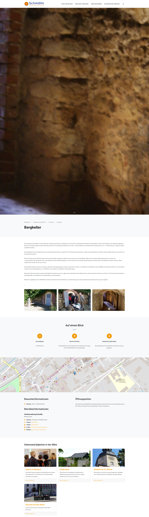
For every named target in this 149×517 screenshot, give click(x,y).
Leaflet (131, 391)
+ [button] (1, 359)
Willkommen (27, 222)
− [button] (1, 361)
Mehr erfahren (30, 480)
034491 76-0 (34, 422)
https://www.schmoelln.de (39, 429)
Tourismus (51, 222)
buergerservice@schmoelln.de (38, 427)
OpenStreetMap (141, 391)
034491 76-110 (35, 424)
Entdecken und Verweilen (39, 222)
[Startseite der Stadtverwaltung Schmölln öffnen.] (34, 4)
